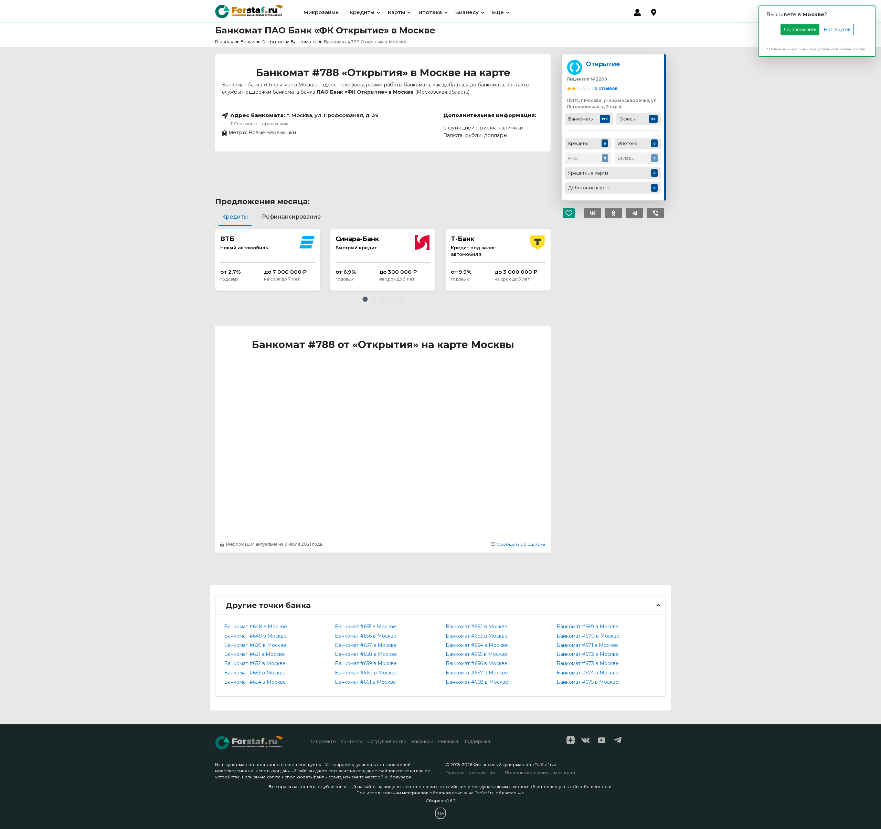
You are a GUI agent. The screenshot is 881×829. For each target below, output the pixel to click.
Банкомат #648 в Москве (255, 626)
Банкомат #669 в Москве (587, 626)
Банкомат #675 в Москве (587, 682)
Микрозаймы (322, 12)
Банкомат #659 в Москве (366, 663)
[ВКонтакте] (592, 213)
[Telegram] (634, 213)
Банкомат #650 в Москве (255, 645)
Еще (498, 12)
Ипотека (430, 12)
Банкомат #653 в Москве (255, 673)
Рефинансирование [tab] (291, 216)
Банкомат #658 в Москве (366, 654)
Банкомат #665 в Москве (476, 654)
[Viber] (655, 213)
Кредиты (362, 12)
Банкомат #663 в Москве (477, 636)
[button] (365, 299)
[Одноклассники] (613, 213)
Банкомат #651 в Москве (254, 654)
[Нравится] (571, 213)
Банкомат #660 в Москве (366, 673)
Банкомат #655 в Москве (365, 626)
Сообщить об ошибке (520, 544)
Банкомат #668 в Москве (477, 682)
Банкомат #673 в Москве (587, 663)
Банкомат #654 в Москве (255, 682)
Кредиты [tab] (235, 216)
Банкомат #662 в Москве (477, 626)
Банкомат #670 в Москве (587, 636)
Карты (396, 12)
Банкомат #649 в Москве (255, 636)
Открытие (603, 64)
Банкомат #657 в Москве (366, 645)
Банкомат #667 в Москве (477, 673)
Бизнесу (467, 12)
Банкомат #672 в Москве (587, 654)
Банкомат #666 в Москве (477, 663)
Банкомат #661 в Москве (365, 682)
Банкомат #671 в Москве (587, 645)
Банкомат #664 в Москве (477, 645)
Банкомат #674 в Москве (587, 673)
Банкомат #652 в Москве (255, 663)
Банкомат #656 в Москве (365, 636)
